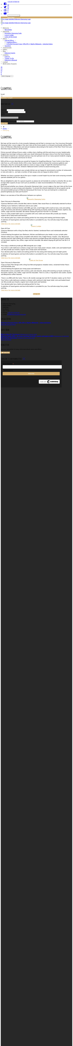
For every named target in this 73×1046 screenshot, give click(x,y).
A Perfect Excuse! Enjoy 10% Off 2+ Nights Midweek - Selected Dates (29, 44)
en (8, 7)
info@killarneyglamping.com (16, 314)
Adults (3, 114)
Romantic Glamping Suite (13, 33)
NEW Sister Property (10, 64)
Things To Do (9, 58)
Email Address (8, 364)
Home (5, 128)
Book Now (36, 294)
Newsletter (8, 30)
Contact (5, 62)
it (7, 12)
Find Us (7, 56)
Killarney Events (10, 53)
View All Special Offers (8, 324)
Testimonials (7, 47)
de (8, 5)
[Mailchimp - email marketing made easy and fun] (49, 383)
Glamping (6, 31)
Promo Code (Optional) (8, 121)
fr (8, 10)
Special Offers (9, 40)
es (8, 8)
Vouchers (8, 46)
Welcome (6, 28)
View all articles (6, 340)
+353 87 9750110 (13, 2)
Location (6, 55)
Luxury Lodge (9, 35)
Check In (3, 110)
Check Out (4, 112)
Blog (4, 51)
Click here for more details (10, 224)
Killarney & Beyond (11, 60)
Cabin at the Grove (11, 37)
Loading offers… (11, 42)
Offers (5, 39)
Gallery (5, 49)
